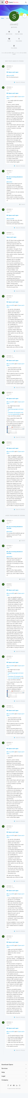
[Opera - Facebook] (8, 1085)
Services (4, 1068)
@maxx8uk (9, 181)
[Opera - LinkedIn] (16, 1085)
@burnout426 (10, 75)
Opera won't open (11, 237)
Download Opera (7, 1064)
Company (5, 1080)
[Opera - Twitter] (10, 1085)
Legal (3, 1076)
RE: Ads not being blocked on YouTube (15, 177)
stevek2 (9, 66)
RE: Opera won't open (12, 72)
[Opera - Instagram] (19, 1085)
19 (9, 39)
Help (3, 1072)
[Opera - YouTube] (13, 1085)
